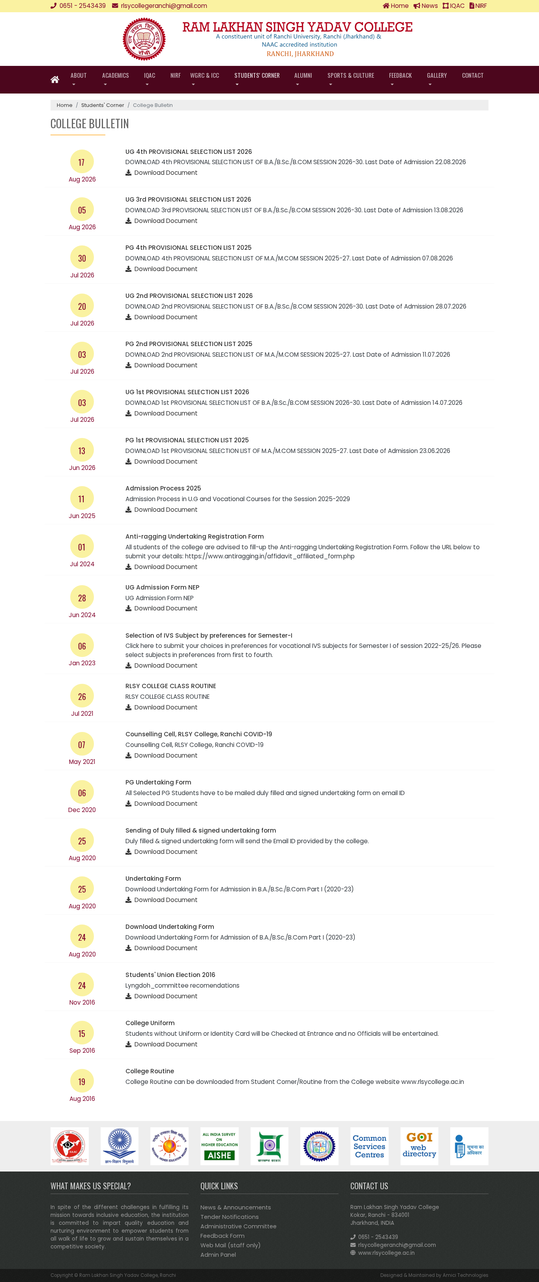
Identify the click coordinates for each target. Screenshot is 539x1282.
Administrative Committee (238, 1226)
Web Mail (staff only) (230, 1245)
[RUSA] (169, 1146)
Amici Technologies (465, 1275)
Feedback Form (222, 1236)
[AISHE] (219, 1146)
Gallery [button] (437, 75)
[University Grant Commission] (120, 1146)
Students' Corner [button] (257, 75)
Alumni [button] (303, 75)
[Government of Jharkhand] (270, 1146)
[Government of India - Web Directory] (420, 1146)
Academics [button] (115, 75)
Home (399, 6)
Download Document (164, 172)
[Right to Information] (469, 1146)
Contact (473, 75)
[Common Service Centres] (369, 1146)
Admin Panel (218, 1255)
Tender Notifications (229, 1217)
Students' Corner (102, 105)
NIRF (480, 6)
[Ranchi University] (319, 1146)
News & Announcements (235, 1207)
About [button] (79, 75)
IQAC (457, 6)
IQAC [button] (149, 75)
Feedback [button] (400, 75)
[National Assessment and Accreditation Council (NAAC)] (70, 1146)
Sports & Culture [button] (351, 75)
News (429, 6)
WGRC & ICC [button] (204, 75)
